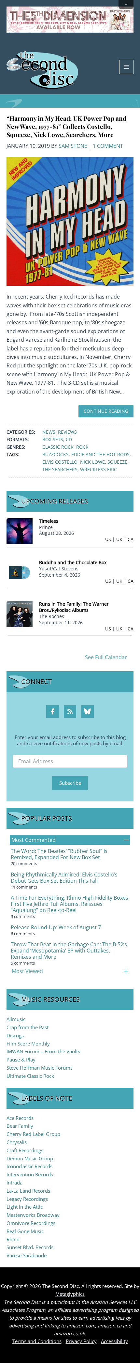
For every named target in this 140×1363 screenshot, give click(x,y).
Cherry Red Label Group (33, 1134)
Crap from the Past (28, 1027)
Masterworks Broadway (33, 1215)
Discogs (15, 1035)
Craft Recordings (25, 1150)
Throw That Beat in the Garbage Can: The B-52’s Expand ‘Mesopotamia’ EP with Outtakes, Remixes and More (69, 950)
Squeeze (117, 462)
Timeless (48, 521)
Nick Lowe (92, 462)
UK (119, 539)
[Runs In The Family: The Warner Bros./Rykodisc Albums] (20, 614)
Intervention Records (30, 1174)
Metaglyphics (70, 1294)
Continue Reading (106, 411)
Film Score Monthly (28, 1043)
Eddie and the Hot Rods (100, 454)
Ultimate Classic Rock (30, 1076)
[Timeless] (20, 530)
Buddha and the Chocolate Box (72, 562)
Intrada (14, 1182)
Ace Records (20, 1118)
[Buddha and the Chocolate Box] (20, 572)
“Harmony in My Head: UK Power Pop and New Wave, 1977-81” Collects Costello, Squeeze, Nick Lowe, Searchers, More (66, 126)
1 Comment (108, 145)
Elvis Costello (59, 462)
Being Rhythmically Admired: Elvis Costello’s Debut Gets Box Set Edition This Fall (64, 877)
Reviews (67, 432)
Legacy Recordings (27, 1199)
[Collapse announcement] (126, 4)
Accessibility (114, 1341)
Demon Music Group (30, 1158)
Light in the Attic (25, 1206)
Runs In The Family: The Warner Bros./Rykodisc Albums (74, 607)
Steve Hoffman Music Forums (40, 1067)
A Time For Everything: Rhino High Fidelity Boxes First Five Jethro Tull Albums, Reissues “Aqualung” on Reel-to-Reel (69, 904)
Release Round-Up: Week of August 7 (56, 927)
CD (69, 439)
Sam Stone (73, 145)
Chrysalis (17, 1142)
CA (130, 539)
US (108, 539)
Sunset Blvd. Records (30, 1247)
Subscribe (70, 783)
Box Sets (52, 439)
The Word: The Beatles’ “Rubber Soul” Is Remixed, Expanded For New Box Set (59, 854)
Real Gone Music (25, 1231)
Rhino (13, 1239)
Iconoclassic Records (29, 1166)
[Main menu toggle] (126, 67)
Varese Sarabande (27, 1255)
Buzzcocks (55, 454)
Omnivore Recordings (31, 1223)
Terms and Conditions (37, 1341)
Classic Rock (58, 447)
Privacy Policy (81, 1341)
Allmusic (16, 1019)
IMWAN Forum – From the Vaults (43, 1051)
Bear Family (20, 1126)
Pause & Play (21, 1059)
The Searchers (59, 469)
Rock (82, 447)
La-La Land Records (28, 1190)
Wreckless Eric (98, 469)
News (48, 432)
